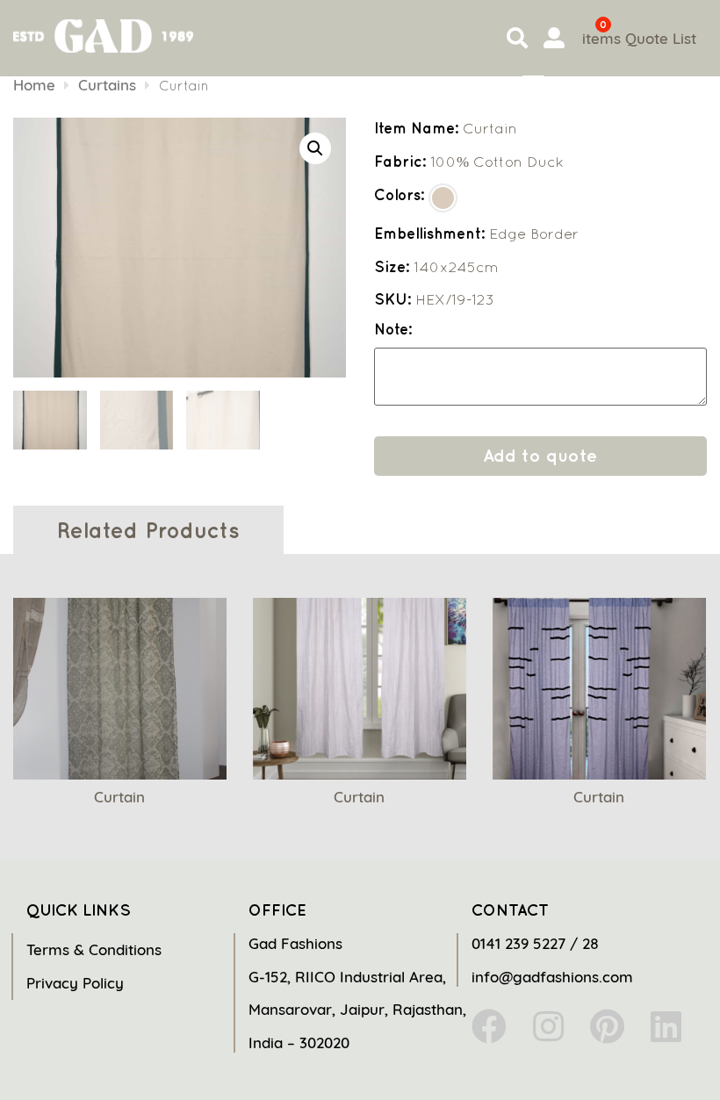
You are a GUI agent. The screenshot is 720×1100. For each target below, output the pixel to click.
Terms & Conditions (94, 949)
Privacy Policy (75, 983)
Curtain (119, 796)
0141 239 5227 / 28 (535, 943)
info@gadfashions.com (552, 976)
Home (34, 84)
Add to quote (540, 455)
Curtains (107, 84)
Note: (393, 329)
